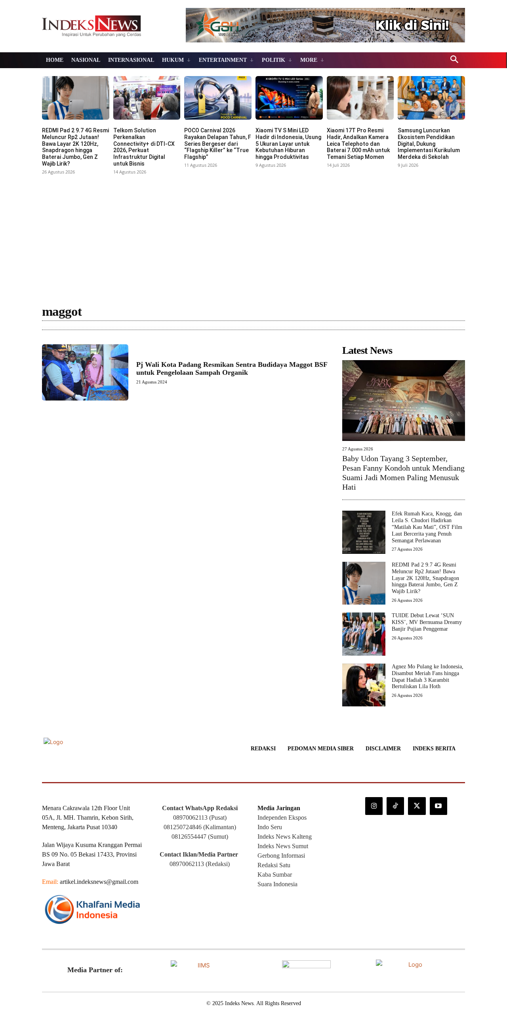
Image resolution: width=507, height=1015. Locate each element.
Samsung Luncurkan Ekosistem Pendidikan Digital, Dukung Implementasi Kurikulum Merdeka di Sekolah (429, 143)
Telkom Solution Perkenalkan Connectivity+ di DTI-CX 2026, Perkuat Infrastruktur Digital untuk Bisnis (144, 147)
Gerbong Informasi (281, 855)
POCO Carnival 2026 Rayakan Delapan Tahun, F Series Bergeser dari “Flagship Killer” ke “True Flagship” (217, 143)
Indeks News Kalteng (284, 836)
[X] (416, 806)
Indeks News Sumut (282, 846)
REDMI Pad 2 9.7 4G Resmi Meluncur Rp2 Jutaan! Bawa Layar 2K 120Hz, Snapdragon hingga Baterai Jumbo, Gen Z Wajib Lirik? (75, 147)
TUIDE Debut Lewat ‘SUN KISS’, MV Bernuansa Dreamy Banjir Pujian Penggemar (427, 622)
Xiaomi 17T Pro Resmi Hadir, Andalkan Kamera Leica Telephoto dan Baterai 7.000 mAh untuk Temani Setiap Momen (358, 143)
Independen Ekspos (282, 817)
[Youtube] (438, 806)
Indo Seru (269, 827)
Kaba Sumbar (274, 874)
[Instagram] (374, 806)
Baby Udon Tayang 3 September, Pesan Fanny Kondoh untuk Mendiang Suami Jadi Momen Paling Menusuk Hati (403, 472)
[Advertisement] (253, 236)
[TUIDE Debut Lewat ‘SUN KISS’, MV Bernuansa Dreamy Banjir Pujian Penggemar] (363, 634)
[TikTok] (395, 806)
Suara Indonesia (277, 884)
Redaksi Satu (273, 865)
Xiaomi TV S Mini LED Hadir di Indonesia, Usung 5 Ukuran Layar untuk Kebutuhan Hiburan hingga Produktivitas (288, 143)
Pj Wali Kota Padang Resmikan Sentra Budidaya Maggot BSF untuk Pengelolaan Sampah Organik (232, 368)
